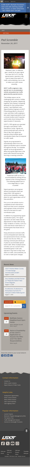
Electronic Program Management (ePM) (15, 416)
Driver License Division (10, 397)
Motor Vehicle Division (10, 399)
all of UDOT (8, 302)
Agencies (13, 1)
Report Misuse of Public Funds (12, 385)
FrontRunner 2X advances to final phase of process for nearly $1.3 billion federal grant (15, 291)
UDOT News (6, 33)
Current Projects (8, 414)
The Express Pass (9, 418)
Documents (20, 302)
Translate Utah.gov (26, 452)
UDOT (9, 16)
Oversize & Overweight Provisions (13, 422)
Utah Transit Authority (10, 401)
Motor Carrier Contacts (10, 383)
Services (6, 1)
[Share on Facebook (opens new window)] (5, 355)
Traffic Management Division (12, 420)
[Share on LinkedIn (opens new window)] (8, 355)
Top (26, 431)
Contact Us (7, 381)
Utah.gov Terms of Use (9, 452)
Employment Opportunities (11, 395)
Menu (26, 17)
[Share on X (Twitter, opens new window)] (2, 355)
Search (24, 306)
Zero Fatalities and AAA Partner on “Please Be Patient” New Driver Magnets (15, 281)
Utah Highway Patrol (9, 403)
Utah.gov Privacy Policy (17, 452)
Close (28, 8)
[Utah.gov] (2, 1)
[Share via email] (11, 355)
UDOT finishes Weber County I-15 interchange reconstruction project (14, 270)
